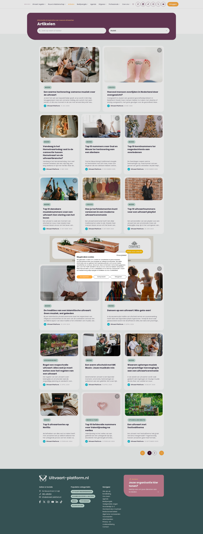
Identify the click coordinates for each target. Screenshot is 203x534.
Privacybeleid (121, 255)
